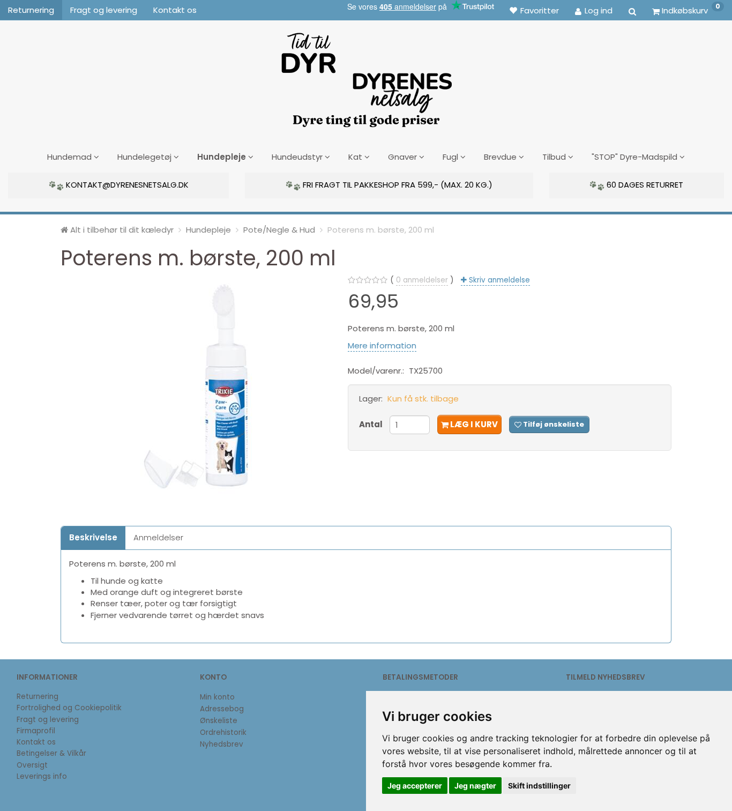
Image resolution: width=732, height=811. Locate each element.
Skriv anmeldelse (498, 280)
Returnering (31, 10)
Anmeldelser (158, 537)
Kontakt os (175, 10)
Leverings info (42, 776)
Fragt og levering (103, 10)
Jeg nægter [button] (475, 785)
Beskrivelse (93, 537)
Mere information (382, 345)
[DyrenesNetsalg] (366, 76)
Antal (371, 424)
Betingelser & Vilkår (51, 753)
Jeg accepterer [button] (414, 785)
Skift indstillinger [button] (539, 785)
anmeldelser (422, 280)
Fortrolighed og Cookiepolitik (69, 708)
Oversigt (32, 765)
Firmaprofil (36, 731)
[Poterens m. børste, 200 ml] (196, 386)
